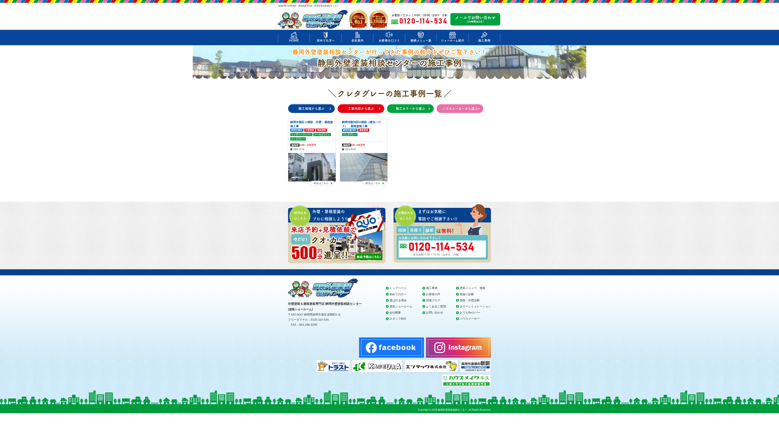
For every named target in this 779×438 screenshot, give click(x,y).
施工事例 (484, 40)
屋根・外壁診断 (470, 300)
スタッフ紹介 (398, 318)
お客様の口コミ (389, 40)
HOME (294, 40)
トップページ (398, 288)
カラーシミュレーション (475, 306)
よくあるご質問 (436, 306)
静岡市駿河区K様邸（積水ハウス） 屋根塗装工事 (361, 124)
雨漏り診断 (467, 294)
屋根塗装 (321, 130)
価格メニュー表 (420, 40)
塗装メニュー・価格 (472, 288)
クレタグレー (298, 138)
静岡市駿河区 (349, 130)
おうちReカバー (470, 312)
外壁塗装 (309, 130)
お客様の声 (433, 294)
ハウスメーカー (470, 318)
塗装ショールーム (401, 306)
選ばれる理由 (398, 300)
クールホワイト (322, 134)
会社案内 (357, 40)
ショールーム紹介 (452, 40)
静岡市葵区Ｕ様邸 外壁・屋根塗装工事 (311, 124)
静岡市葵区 (296, 130)
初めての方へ (326, 40)
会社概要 (395, 312)
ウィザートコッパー (301, 134)
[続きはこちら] (312, 167)
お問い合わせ (434, 312)
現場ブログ (433, 300)
